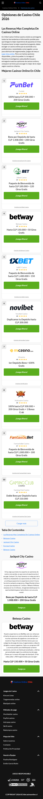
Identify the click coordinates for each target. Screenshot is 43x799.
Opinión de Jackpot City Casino (21, 161)
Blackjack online (9, 703)
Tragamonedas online (11, 699)
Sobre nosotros (9, 741)
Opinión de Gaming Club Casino (21, 516)
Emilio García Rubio (10, 763)
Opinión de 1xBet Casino (21, 297)
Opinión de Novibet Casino (21, 340)
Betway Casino (9, 550)
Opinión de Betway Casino (21, 250)
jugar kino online (8, 54)
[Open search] (40, 3)
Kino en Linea (8, 695)
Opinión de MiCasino (21, 383)
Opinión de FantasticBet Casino (21, 473)
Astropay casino (9, 722)
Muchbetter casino (10, 714)
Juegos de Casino (10, 691)
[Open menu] (3, 3)
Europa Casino (9, 546)
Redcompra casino (10, 730)
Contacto (6, 745)
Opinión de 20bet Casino (21, 207)
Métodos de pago (10, 710)
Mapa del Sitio (8, 736)
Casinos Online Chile (9, 8)
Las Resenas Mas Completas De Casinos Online (21, 534)
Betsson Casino (9, 538)
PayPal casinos (9, 718)
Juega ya (21, 607)
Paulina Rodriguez (10, 759)
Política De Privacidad (11, 749)
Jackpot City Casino (11, 542)
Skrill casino (7, 726)
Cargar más (21, 523)
